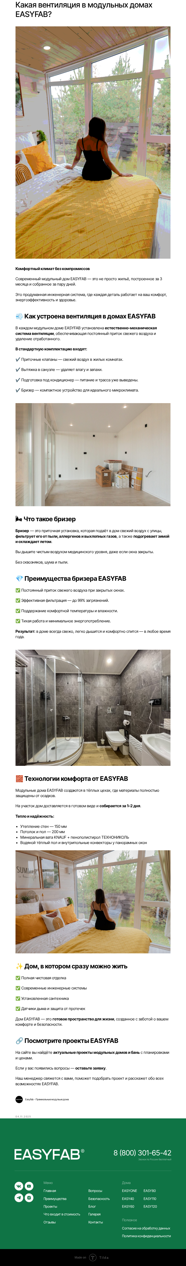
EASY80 (150, 1191)
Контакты (95, 1222)
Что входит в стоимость (62, 1214)
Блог (92, 1206)
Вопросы (95, 1191)
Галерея (94, 1214)
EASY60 (128, 1206)
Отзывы (50, 1222)
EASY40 (128, 1199)
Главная (50, 1191)
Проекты (50, 1206)
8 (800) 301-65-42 (142, 1152)
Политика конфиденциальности (146, 1236)
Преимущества (55, 1199)
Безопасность (99, 1199)
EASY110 (150, 1199)
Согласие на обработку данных (146, 1228)
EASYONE (129, 1191)
